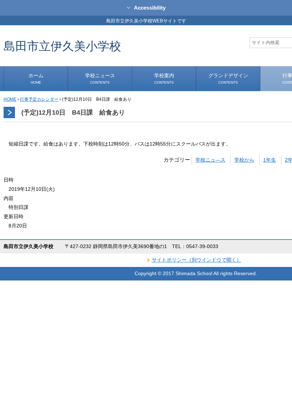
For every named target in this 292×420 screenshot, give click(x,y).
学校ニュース (100, 78)
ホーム (35, 78)
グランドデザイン (228, 78)
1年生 (269, 160)
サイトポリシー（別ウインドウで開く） (196, 260)
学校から (244, 160)
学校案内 (164, 78)
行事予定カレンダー (39, 99)
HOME (10, 99)
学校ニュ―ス (210, 160)
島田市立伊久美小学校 (62, 46)
